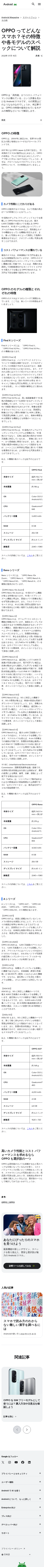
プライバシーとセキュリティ (14, 1473)
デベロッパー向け (9, 1524)
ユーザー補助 (7, 1482)
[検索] (33, 4)
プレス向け (6, 1516)
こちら (30, 555)
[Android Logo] (10, 4)
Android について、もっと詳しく (16, 1499)
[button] (18, 1554)
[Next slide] (27, 1430)
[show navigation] (39, 4)
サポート (5, 1533)
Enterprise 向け (8, 1507)
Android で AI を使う (10, 1490)
